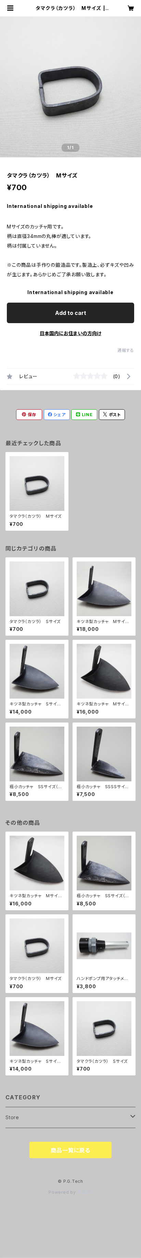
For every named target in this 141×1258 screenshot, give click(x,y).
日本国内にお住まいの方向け (70, 333)
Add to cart (70, 312)
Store (12, 1117)
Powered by (63, 1192)
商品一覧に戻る (70, 1150)
